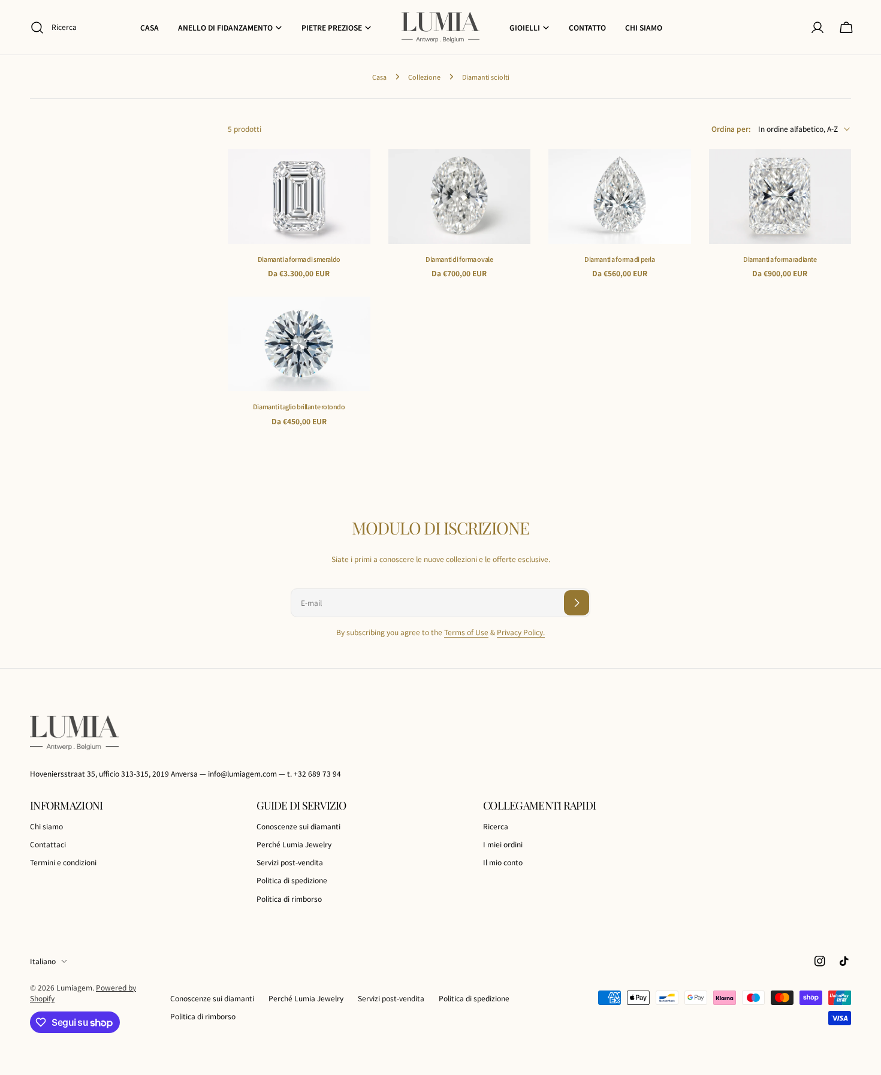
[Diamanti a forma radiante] (780, 196)
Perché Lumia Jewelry (294, 844)
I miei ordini (503, 844)
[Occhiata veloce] (353, 175)
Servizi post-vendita (290, 862)
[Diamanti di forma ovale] (459, 196)
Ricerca (495, 826)
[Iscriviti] (576, 602)
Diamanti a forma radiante (779, 259)
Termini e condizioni (63, 862)
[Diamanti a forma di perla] (619, 196)
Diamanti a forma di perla (619, 259)
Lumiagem (74, 987)
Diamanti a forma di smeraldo (299, 259)
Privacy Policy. (521, 632)
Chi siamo (46, 826)
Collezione (424, 76)
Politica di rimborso (289, 898)
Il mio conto (503, 862)
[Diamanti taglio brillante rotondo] (299, 344)
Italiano (43, 961)
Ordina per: (731, 128)
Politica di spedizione (292, 880)
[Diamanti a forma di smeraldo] (299, 196)
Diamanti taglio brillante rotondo (299, 406)
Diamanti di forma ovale (459, 259)
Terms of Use (466, 632)
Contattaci (48, 844)
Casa (379, 76)
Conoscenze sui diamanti (298, 826)
